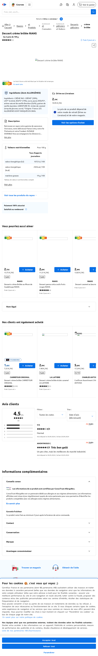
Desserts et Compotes (46, 25)
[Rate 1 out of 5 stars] (3, 40)
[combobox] (49, 11)
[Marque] (89, 541)
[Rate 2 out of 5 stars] (5, 40)
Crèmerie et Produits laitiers (32, 26)
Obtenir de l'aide (70, 567)
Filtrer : (40, 409)
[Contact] (89, 523)
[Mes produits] (67, 4)
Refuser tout (49, 646)
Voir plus (7, 137)
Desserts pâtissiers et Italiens (60, 25)
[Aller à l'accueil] (4, 4)
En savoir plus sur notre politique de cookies (23, 617)
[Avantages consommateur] (89, 551)
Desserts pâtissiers (74, 26)
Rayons (20, 26)
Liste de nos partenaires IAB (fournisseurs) (21, 630)
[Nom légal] (89, 306)
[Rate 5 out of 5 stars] (11, 40)
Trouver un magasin (31, 567)
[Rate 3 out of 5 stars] (7, 40)
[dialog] (49, 617)
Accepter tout (49, 640)
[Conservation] (89, 532)
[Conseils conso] (89, 481)
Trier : (69, 409)
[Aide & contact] (61, 4)
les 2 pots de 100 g (11, 37)
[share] (94, 45)
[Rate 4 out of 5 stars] (9, 40)
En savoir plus (18, 84)
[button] (29, 4)
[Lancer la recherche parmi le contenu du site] (93, 11)
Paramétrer (49, 652)
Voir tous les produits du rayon (19, 195)
